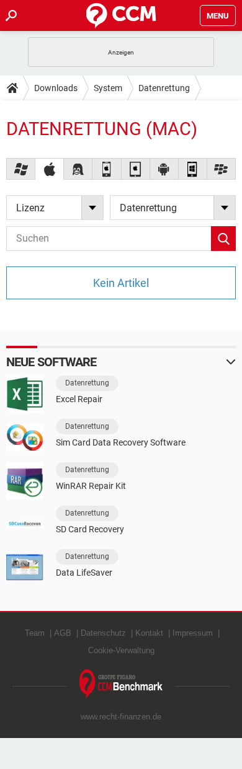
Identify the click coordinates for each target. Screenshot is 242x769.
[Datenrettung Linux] (78, 169)
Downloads (56, 88)
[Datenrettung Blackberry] (221, 169)
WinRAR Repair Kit (91, 486)
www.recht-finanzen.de (121, 716)
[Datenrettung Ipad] (136, 169)
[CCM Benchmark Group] (121, 684)
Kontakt (149, 633)
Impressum (193, 633)
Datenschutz (103, 633)
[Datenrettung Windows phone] (193, 169)
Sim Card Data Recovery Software (121, 442)
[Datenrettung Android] (164, 169)
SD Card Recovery (90, 529)
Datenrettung (164, 88)
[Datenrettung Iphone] (106, 169)
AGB (62, 633)
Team (35, 633)
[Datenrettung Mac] (49, 169)
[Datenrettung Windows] (21, 169)
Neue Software (51, 361)
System (108, 88)
